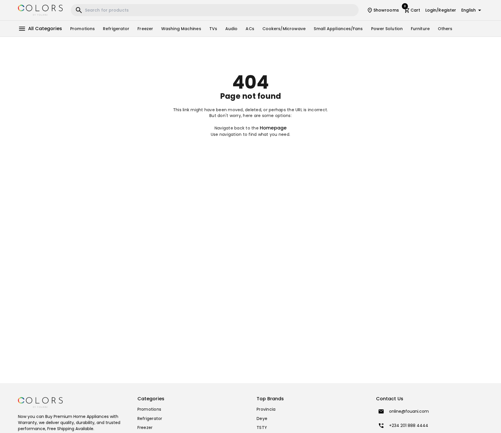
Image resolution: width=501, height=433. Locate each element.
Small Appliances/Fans (338, 29)
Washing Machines (181, 29)
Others (445, 29)
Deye (262, 418)
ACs (250, 29)
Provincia (266, 409)
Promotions (82, 29)
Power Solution (387, 29)
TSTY (262, 427)
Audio (231, 29)
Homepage (273, 128)
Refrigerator (116, 29)
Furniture (420, 29)
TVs (213, 29)
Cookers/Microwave (284, 29)
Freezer (145, 29)
